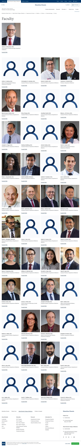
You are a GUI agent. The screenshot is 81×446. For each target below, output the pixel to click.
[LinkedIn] (68, 437)
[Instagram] (66, 437)
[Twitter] (71, 437)
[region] (40, 443)
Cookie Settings (67, 443)
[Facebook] (63, 437)
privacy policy (24, 443)
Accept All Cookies (75, 443)
